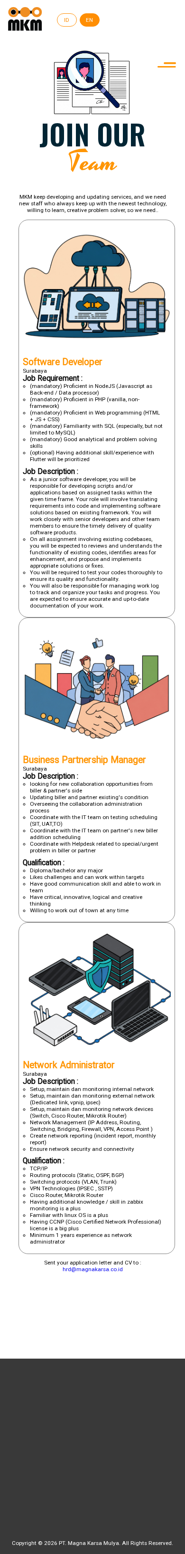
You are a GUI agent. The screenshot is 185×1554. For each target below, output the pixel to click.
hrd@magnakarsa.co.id (93, 1269)
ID (66, 20)
